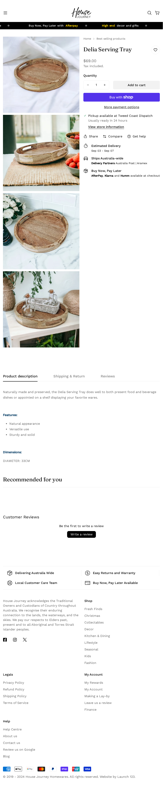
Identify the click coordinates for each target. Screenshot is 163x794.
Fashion (90, 663)
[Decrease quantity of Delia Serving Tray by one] (88, 85)
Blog (6, 756)
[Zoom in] (73, 45)
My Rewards (93, 683)
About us (10, 736)
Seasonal (91, 649)
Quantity (90, 75)
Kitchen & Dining (97, 636)
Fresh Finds (93, 609)
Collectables (94, 622)
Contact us (11, 743)
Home (87, 38)
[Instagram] (15, 640)
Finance (90, 709)
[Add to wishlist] (155, 50)
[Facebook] (5, 640)
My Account (93, 689)
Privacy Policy (13, 683)
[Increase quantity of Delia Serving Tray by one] (104, 85)
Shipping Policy (14, 696)
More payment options (121, 107)
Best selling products (110, 38)
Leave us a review (98, 703)
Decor (89, 629)
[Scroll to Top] (155, 756)
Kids (87, 656)
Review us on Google (19, 749)
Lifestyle (90, 643)
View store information (106, 127)
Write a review (81, 534)
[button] (149, 12)
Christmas (92, 616)
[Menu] (5, 12)
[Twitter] (25, 640)
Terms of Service (15, 703)
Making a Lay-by (97, 696)
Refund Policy (13, 689)
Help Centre (12, 729)
